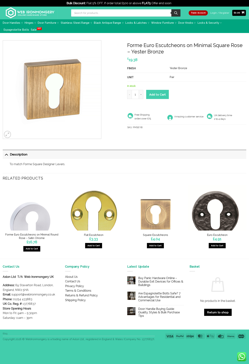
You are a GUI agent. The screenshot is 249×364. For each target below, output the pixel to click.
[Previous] (3, 221)
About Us (71, 277)
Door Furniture (47, 22)
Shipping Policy (75, 300)
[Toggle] (6, 154)
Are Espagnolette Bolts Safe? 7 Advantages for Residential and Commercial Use (159, 297)
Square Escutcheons (155, 234)
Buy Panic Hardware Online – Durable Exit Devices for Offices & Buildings (160, 281)
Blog (5, 333)
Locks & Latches (136, 22)
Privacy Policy (74, 286)
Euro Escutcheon (217, 234)
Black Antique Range (107, 22)
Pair (172, 77)
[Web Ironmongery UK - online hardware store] (30, 13)
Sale (34, 29)
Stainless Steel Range (75, 22)
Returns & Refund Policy (81, 295)
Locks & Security (208, 22)
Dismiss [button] (177, 3)
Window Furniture (162, 22)
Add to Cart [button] (32, 248)
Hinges (29, 22)
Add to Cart (157, 94)
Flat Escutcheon (93, 234)
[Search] (175, 13)
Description (18, 154)
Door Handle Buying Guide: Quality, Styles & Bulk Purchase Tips (159, 312)
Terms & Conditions (78, 290)
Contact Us (72, 281)
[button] (239, 13)
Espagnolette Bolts (16, 29)
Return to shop (218, 312)
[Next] (246, 221)
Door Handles (11, 22)
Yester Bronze (178, 68)
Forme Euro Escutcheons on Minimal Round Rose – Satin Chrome (31, 236)
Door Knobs (185, 22)
